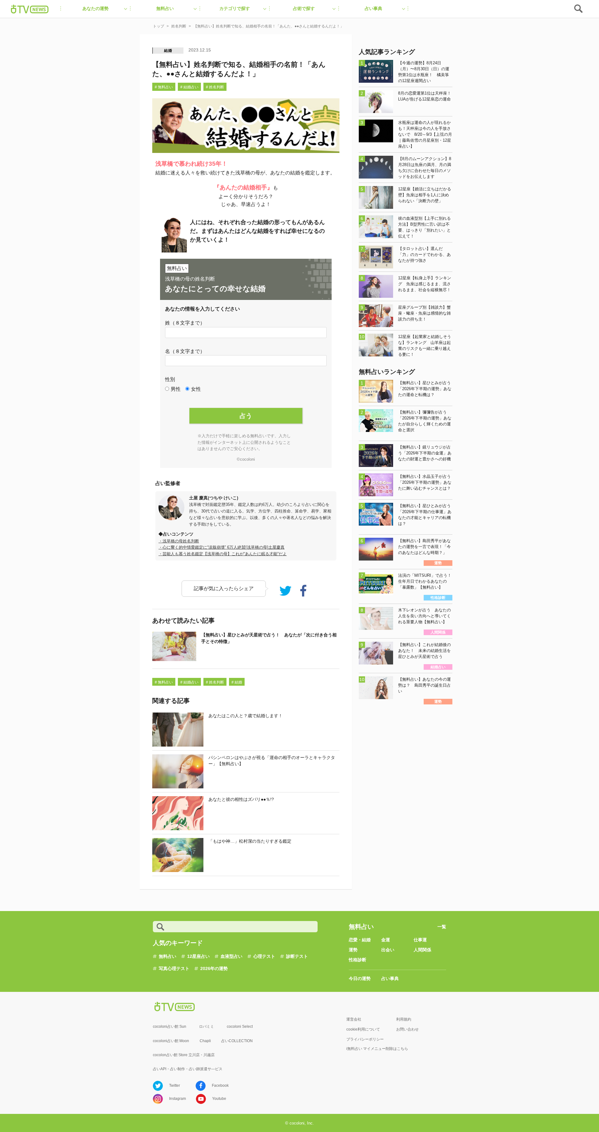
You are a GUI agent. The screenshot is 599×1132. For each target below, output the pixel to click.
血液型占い (231, 956)
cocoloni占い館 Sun (169, 1026)
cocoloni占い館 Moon (171, 1041)
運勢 (353, 949)
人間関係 (422, 949)
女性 (196, 389)
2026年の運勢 (214, 968)
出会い (387, 949)
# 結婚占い (189, 87)
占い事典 (390, 978)
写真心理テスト (174, 968)
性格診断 (357, 959)
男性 (176, 389)
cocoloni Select (240, 1026)
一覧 (441, 926)
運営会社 (353, 1019)
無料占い (167, 956)
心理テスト (264, 956)
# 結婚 (236, 682)
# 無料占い (164, 87)
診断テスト (297, 956)
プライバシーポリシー (365, 1039)
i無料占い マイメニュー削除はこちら (377, 1048)
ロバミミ (206, 1026)
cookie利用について (363, 1029)
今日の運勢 (360, 978)
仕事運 (420, 939)
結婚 (168, 50)
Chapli (205, 1041)
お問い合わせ (407, 1029)
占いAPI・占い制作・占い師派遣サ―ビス (187, 1069)
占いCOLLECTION (237, 1041)
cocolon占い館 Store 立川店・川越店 (184, 1055)
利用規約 (403, 1019)
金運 (385, 939)
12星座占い (198, 956)
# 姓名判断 (215, 87)
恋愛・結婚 (360, 939)
